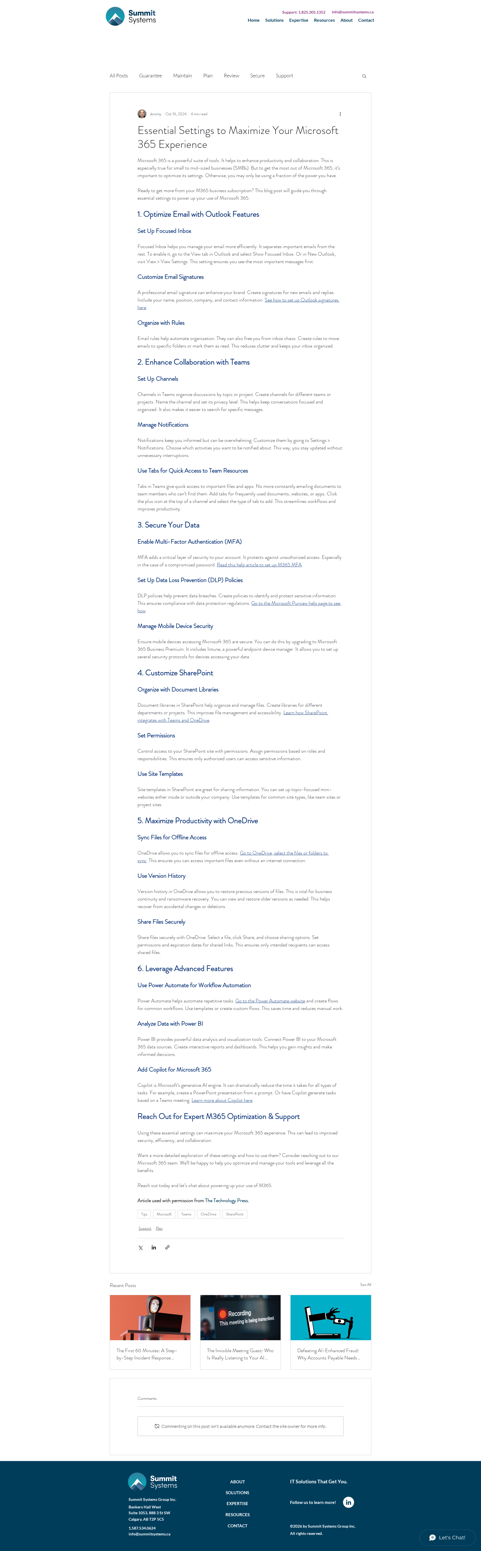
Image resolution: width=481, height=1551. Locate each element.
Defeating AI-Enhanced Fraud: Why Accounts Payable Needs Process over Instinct (328, 1354)
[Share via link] (167, 1247)
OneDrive (209, 1214)
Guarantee (150, 75)
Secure (257, 75)
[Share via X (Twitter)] (140, 1247)
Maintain (182, 75)
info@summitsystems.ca (353, 11)
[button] (364, 76)
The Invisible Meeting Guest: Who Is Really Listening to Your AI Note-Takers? (240, 1354)
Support (284, 75)
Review (231, 75)
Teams (186, 1214)
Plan (208, 75)
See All (365, 1284)
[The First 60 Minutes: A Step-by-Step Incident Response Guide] (150, 1317)
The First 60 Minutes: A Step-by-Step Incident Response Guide (147, 1354)
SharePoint (235, 1214)
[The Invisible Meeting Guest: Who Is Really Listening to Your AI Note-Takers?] (240, 1317)
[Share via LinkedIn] (153, 1247)
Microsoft (164, 1214)
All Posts (119, 75)
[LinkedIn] (348, 1502)
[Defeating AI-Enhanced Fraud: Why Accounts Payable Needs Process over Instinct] (331, 1317)
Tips (144, 1214)
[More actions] (340, 114)
